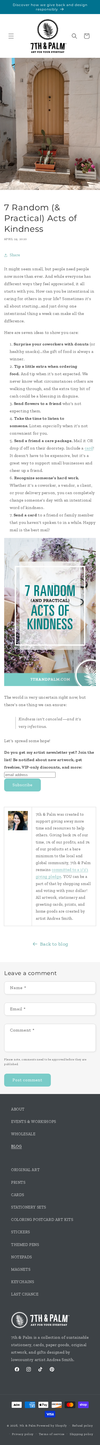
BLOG (16, 1146)
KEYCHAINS (22, 1282)
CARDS (17, 1195)
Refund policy (82, 1425)
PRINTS (18, 1182)
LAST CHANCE (25, 1294)
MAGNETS (20, 1269)
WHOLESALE (23, 1134)
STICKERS (20, 1232)
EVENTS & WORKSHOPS (33, 1121)
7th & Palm (27, 1425)
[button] (11, 36)
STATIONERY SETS (28, 1207)
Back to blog (54, 944)
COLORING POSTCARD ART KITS (42, 1219)
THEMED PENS (25, 1244)
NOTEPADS (21, 1257)
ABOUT (18, 1109)
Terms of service (51, 1434)
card (89, 448)
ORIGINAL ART (25, 1170)
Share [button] (15, 255)
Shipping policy (81, 1434)
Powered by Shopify (52, 1425)
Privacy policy (23, 1434)
